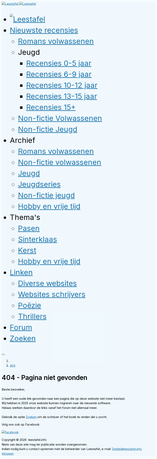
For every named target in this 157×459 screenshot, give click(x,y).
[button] (44, 30)
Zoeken (31, 417)
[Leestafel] (19, 4)
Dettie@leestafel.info (127, 449)
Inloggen (8, 454)
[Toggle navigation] (3, 354)
